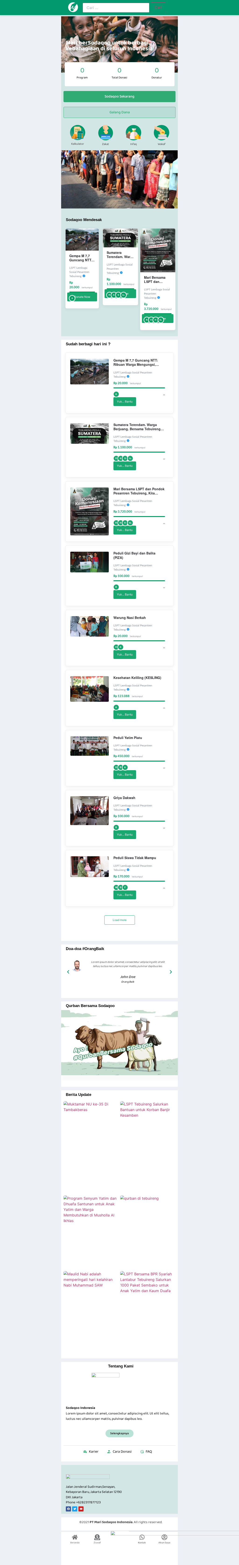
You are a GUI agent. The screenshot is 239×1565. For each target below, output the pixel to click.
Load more (120, 920)
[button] (68, 972)
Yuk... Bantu (125, 401)
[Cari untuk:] (116, 8)
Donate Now (82, 297)
